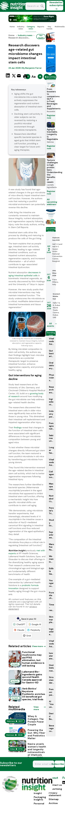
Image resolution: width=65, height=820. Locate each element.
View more (37, 646)
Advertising (55, 788)
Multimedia (60, 27)
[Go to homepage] (27, 791)
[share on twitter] (13, 76)
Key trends (49, 28)
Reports (40, 27)
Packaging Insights (40, 798)
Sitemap (53, 799)
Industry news (20, 28)
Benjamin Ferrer (33, 68)
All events (50, 324)
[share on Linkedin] (8, 76)
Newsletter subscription (56, 4)
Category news (31, 28)
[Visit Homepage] (13, 11)
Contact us (55, 785)
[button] (19, 624)
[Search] (42, 6)
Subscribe (59, 764)
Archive (53, 803)
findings (18, 427)
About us (53, 779)
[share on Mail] (19, 76)
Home (12, 27)
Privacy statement (55, 794)
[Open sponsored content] (32, 21)
